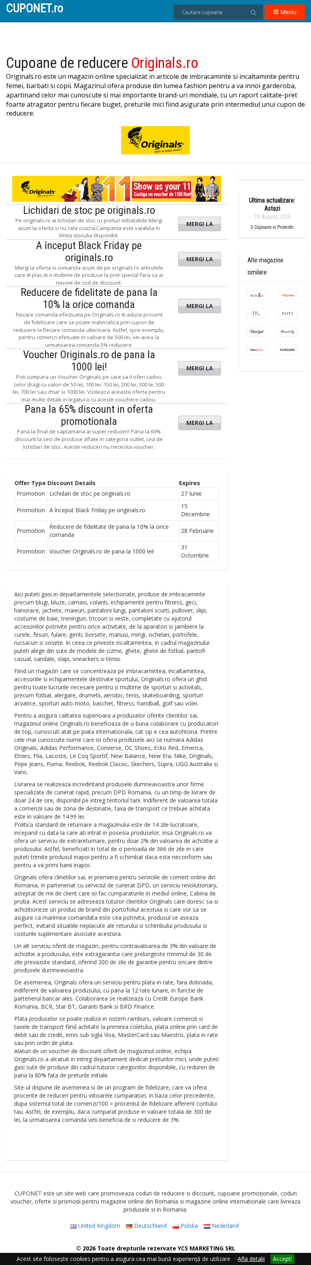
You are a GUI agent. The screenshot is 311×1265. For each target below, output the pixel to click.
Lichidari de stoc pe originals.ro (89, 210)
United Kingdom (98, 1225)
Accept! (282, 1259)
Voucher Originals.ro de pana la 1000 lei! (89, 360)
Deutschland (149, 1225)
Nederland (224, 1225)
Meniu (287, 12)
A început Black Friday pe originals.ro (89, 251)
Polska (188, 1225)
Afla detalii (251, 1259)
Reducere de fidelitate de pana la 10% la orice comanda (89, 298)
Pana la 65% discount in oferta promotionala (89, 415)
